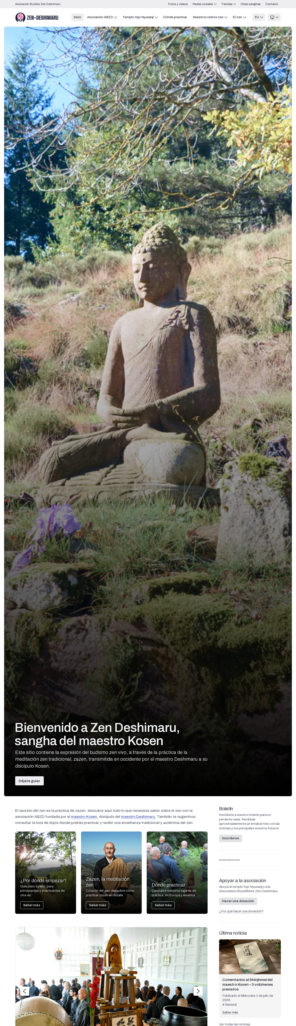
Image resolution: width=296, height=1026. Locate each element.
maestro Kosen (84, 817)
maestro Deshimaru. (138, 817)
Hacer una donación (238, 901)
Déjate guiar (29, 781)
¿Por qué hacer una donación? (241, 911)
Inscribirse (230, 838)
